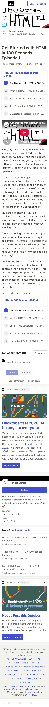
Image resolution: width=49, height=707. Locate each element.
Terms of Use (24, 682)
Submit (12, 372)
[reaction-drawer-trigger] (6, 703)
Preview (26, 372)
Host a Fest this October (21, 616)
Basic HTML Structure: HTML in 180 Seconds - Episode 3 (20, 569)
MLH (42, 674)
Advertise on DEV (12, 667)
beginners (8, 63)
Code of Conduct (16, 381)
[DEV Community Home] (11, 3)
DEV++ (32, 659)
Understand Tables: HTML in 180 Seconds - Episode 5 (24, 540)
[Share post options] (45, 703)
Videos (40, 659)
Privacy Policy (32, 678)
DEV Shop (33, 674)
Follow (24, 490)
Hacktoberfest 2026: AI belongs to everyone (23, 425)
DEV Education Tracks (18, 663)
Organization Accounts (33, 667)
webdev (40, 63)
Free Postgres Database (15, 674)
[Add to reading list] (28, 703)
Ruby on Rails (31, 692)
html (19, 63)
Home (6, 659)
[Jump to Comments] (17, 703)
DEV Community (10, 649)
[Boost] (38, 703)
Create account (38, 3)
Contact (35, 670)
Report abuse (34, 381)
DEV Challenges (19, 659)
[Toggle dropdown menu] (45, 390)
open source (27, 686)
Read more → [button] (11, 465)
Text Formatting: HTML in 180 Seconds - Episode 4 (23, 555)
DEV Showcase (15, 670)
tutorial (28, 63)
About (27, 670)
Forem (13, 686)
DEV (13, 689)
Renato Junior (16, 31)
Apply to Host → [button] (12, 637)
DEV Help (35, 663)
